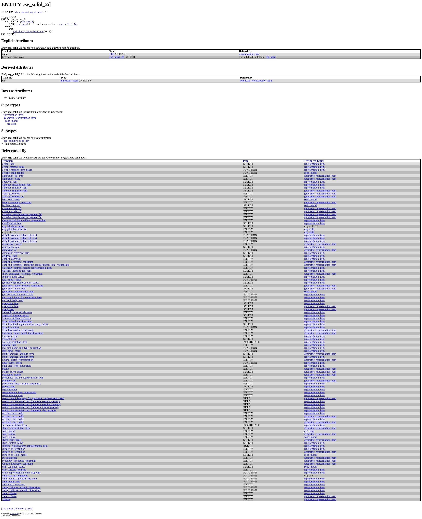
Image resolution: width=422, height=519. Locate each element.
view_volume (9, 493)
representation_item (249, 54)
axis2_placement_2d (13, 196)
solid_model (11, 120)
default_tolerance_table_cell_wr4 (19, 238)
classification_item (11, 223)
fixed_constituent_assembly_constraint (22, 273)
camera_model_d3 (11, 211)
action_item (8, 163)
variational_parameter (13, 484)
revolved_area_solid (12, 413)
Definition (7, 160)
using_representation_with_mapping (21, 472)
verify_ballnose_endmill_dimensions (21, 487)
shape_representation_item (16, 428)
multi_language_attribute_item (18, 353)
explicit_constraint (11, 258)
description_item (10, 247)
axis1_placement (11, 193)
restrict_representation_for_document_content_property (31, 401)
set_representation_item (14, 425)
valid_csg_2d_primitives (28, 31)
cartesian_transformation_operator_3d (22, 217)
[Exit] (29, 508)
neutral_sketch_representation (17, 359)
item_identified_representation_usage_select (25, 324)
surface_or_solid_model (14, 454)
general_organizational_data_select (20, 282)
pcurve (5, 368)
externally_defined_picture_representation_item (27, 267)
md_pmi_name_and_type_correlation (21, 347)
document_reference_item (15, 253)
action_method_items (13, 166)
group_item (8, 309)
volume (6, 499)
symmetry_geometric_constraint (18, 460)
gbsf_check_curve (11, 279)
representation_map (12, 395)
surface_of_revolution (13, 448)
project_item (8, 386)
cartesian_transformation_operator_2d (22, 214)
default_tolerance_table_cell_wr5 (19, 241)
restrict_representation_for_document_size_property (29, 410)
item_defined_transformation (17, 321)
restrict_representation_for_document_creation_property (31, 404)
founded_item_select (13, 276)
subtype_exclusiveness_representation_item (24, 445)
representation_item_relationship (19, 392)
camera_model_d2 (11, 208)
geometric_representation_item (256, 80)
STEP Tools (14, 514)
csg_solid (27, 21)
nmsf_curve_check (12, 362)
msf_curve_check (11, 350)
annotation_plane (11, 178)
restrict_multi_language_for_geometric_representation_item (33, 398)
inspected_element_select (15, 315)
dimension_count (69, 80)
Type (245, 160)
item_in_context (10, 327)
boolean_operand (11, 205)
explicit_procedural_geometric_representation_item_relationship (35, 264)
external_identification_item (16, 270)
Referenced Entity (314, 160)
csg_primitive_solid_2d (16, 140)
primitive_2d (8, 380)
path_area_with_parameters (16, 365)
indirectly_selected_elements (17, 312)
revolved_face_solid (12, 419)
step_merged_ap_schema (28, 12)
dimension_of (9, 250)
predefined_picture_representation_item (22, 377)
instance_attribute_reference (16, 318)
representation (9, 389)
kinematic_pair (10, 336)
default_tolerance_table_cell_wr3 (19, 235)
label (111, 54)
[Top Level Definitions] (13, 508)
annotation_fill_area (12, 175)
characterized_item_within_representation (23, 220)
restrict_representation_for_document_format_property (30, 407)
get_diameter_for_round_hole (17, 294)
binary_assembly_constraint (16, 202)
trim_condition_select (13, 466)
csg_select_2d (67, 24)
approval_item (9, 181)
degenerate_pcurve (12, 244)
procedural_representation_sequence (21, 383)
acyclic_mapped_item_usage (17, 169)
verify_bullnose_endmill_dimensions (21, 490)
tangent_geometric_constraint (17, 463)
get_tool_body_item (12, 300)
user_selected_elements (14, 469)
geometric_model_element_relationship (22, 285)
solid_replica (8, 434)
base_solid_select (11, 199)
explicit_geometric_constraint (17, 261)
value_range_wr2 (11, 481)
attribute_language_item (14, 187)
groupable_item (10, 303)
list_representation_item (14, 342)
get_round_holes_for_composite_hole (22, 297)
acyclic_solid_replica (13, 172)
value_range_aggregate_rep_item (19, 478)
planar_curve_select (12, 371)
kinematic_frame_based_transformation (22, 333)
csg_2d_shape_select (13, 226)
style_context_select (12, 442)
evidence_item (9, 255)
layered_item (9, 339)
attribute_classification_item (16, 184)
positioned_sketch (11, 374)
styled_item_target (11, 440)
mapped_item (9, 345)
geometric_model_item (14, 288)
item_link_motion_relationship (18, 330)
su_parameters (9, 457)
